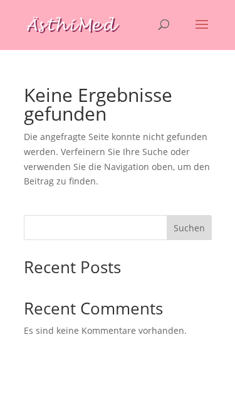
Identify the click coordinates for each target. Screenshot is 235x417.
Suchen (189, 228)
